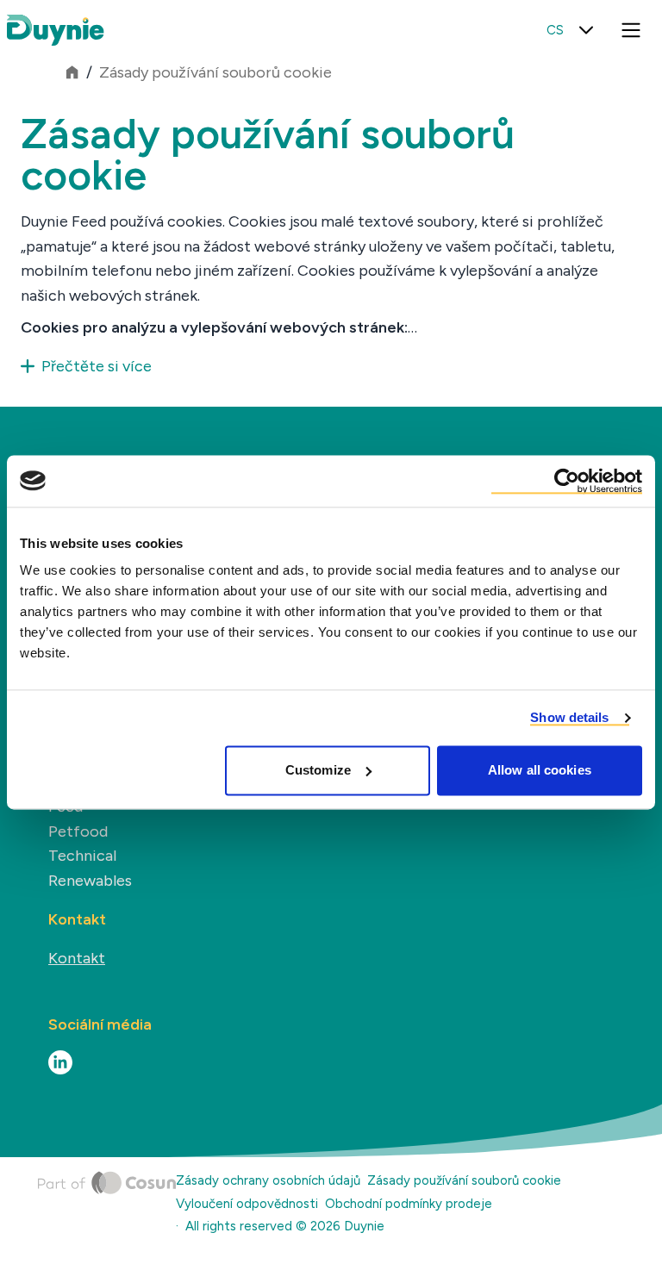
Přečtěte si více (96, 366)
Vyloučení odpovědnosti (247, 1203)
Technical (82, 855)
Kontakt (76, 958)
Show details (569, 717)
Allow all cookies (539, 770)
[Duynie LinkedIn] (60, 1062)
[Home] (107, 1207)
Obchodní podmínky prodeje (408, 1203)
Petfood (78, 831)
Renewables (90, 880)
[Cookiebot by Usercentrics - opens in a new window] (566, 481)
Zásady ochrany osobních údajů (268, 1180)
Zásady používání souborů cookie (215, 72)
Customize (318, 770)
